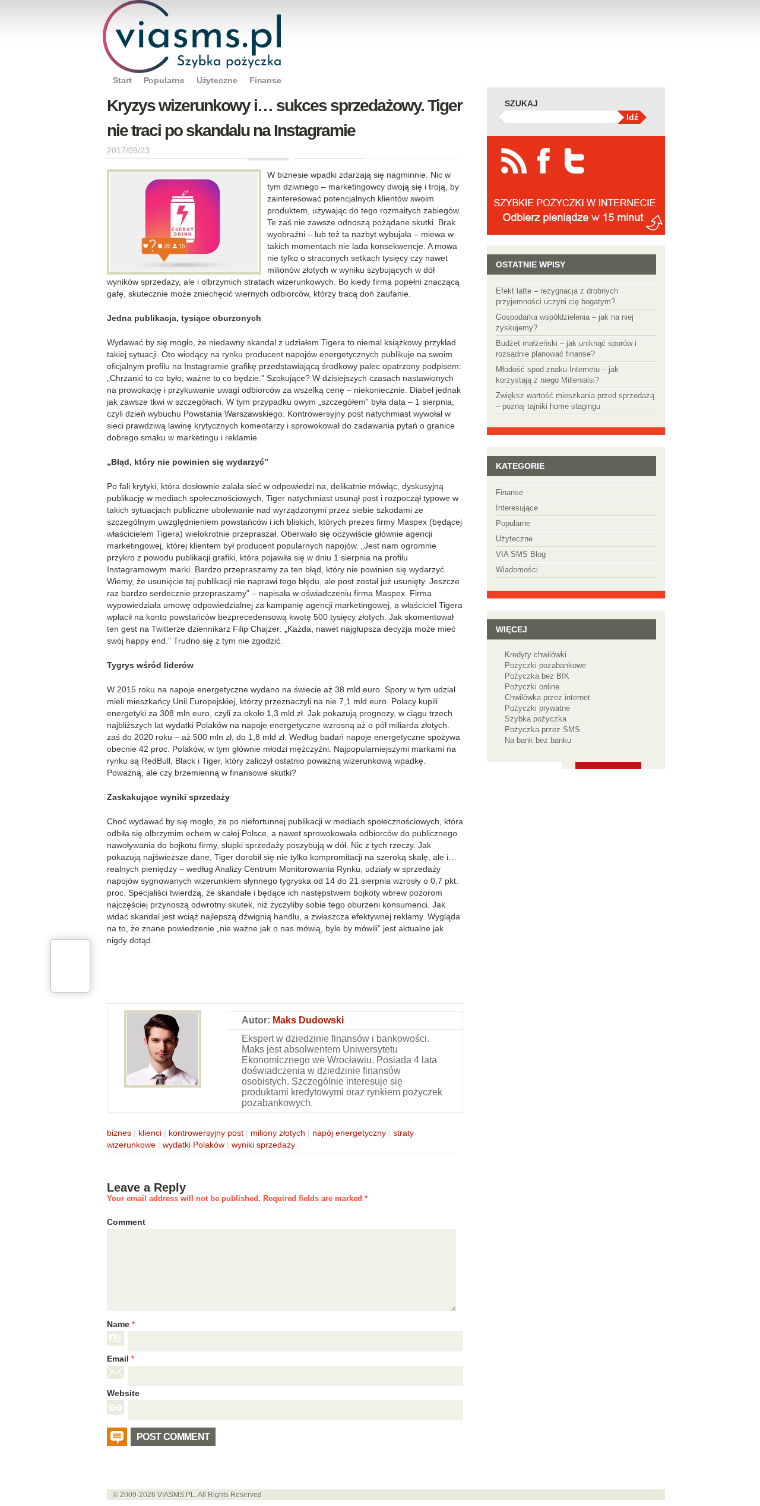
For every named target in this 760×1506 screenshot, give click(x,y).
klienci (150, 1133)
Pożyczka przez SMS (542, 729)
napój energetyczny (349, 1133)
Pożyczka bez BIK (537, 676)
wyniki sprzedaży (263, 1144)
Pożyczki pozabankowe (545, 665)
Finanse (265, 80)
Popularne (164, 80)
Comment (126, 1222)
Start (122, 80)
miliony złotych (278, 1133)
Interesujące (517, 507)
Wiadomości (517, 569)
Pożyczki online (532, 686)
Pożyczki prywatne (537, 708)
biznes (119, 1133)
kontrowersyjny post (206, 1133)
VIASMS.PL (176, 1495)
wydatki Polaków (193, 1144)
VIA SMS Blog (521, 554)
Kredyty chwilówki (535, 654)
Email (120, 1358)
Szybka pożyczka (535, 718)
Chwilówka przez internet (547, 697)
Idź (632, 117)
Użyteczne (217, 80)
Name (121, 1324)
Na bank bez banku (538, 740)
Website (123, 1393)
